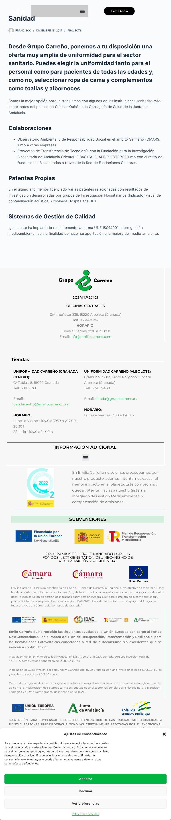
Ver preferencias (85, 803)
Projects (74, 30)
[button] (164, 734)
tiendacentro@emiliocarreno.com (41, 404)
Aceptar (85, 779)
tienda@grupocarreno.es (115, 399)
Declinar (85, 791)
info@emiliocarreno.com (91, 336)
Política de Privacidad (85, 814)
